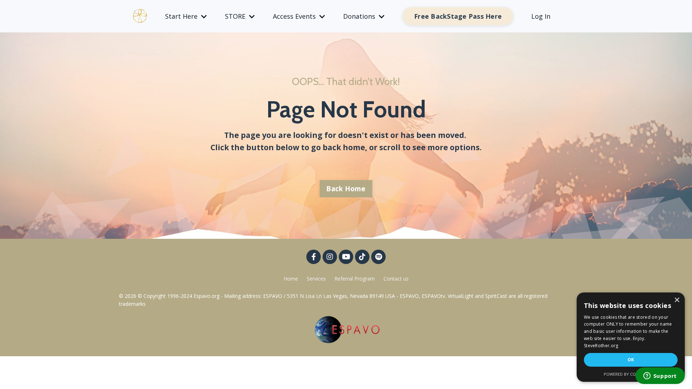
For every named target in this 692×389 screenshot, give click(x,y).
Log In (540, 16)
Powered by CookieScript (631, 374)
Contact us (396, 278)
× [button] (676, 300)
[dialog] (631, 337)
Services (316, 278)
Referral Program (355, 278)
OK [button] (630, 360)
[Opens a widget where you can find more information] (660, 376)
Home (291, 278)
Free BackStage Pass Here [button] (458, 16)
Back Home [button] (345, 188)
